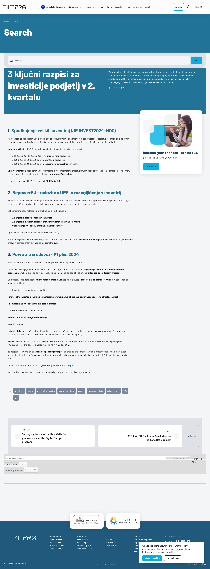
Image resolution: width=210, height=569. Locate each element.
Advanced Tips (197, 460)
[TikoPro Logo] (16, 6)
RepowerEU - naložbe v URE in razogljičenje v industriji (67, 192)
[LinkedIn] (183, 541)
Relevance (12, 464)
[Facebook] (177, 541)
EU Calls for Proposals (142, 539)
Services (137, 545)
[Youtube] (188, 541)
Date (23, 464)
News (135, 551)
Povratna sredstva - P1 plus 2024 (45, 254)
